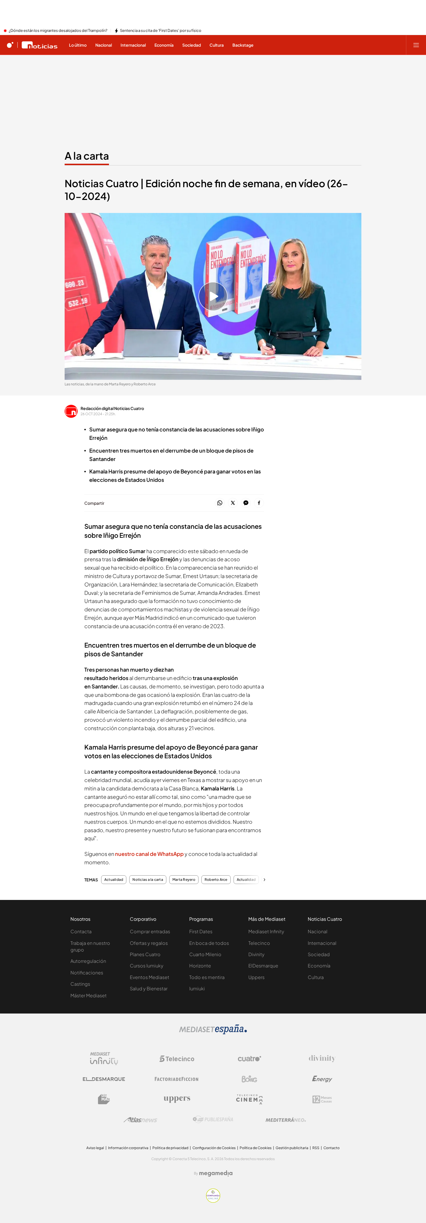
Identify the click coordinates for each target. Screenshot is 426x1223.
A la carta (87, 155)
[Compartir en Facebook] (259, 503)
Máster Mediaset (88, 995)
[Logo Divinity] (322, 1058)
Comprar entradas (150, 931)
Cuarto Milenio (205, 954)
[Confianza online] (213, 1201)
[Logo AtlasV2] (140, 1119)
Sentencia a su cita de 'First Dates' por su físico (160, 30)
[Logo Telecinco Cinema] (249, 1099)
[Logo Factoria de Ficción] (177, 1079)
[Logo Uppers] (177, 1099)
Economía (319, 966)
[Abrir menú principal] (416, 45)
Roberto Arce (216, 879)
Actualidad (113, 879)
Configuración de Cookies (214, 1148)
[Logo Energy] (322, 1079)
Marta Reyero (183, 879)
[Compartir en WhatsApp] (220, 503)
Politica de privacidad (170, 1148)
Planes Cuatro (145, 954)
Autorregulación (88, 961)
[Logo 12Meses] (322, 1099)
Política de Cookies (256, 1148)
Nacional (317, 931)
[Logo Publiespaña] (213, 1119)
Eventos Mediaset (149, 977)
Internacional (322, 943)
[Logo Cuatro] (249, 1058)
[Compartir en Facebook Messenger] (246, 503)
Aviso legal (95, 1148)
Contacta (81, 931)
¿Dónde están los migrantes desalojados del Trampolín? (58, 30)
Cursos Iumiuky (146, 966)
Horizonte (200, 966)
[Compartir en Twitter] (233, 503)
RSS (315, 1148)
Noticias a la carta (147, 879)
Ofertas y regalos (149, 943)
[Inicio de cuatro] (10, 45)
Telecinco (259, 943)
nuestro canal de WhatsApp (149, 853)
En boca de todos (209, 943)
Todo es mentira (207, 977)
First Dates (200, 931)
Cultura (316, 977)
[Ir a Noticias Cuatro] (39, 45)
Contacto (331, 1148)
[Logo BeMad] (104, 1099)
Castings (80, 984)
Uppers (256, 977)
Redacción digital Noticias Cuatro (112, 408)
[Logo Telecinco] (176, 1058)
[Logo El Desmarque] (104, 1079)
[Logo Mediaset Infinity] (104, 1058)
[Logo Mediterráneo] (285, 1119)
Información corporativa (128, 1148)
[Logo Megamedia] (215, 1173)
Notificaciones (86, 972)
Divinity (256, 954)
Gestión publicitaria (292, 1148)
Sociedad (319, 954)
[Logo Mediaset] (213, 1032)
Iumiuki (197, 988)
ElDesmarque (263, 966)
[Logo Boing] (249, 1079)
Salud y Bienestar (149, 988)
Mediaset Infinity (266, 931)
